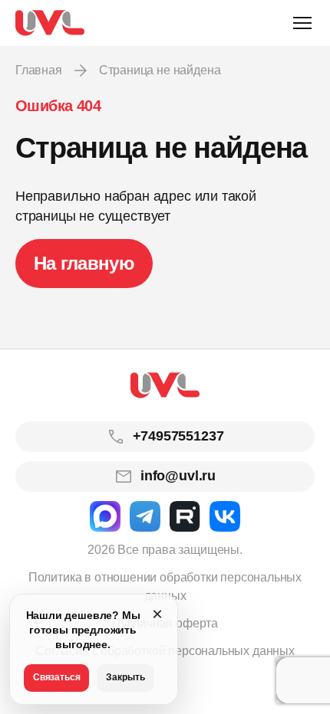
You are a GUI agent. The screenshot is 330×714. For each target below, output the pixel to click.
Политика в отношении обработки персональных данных (165, 586)
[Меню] (302, 23)
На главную (84, 263)
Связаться (56, 677)
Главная (38, 70)
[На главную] (49, 23)
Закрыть (125, 677)
